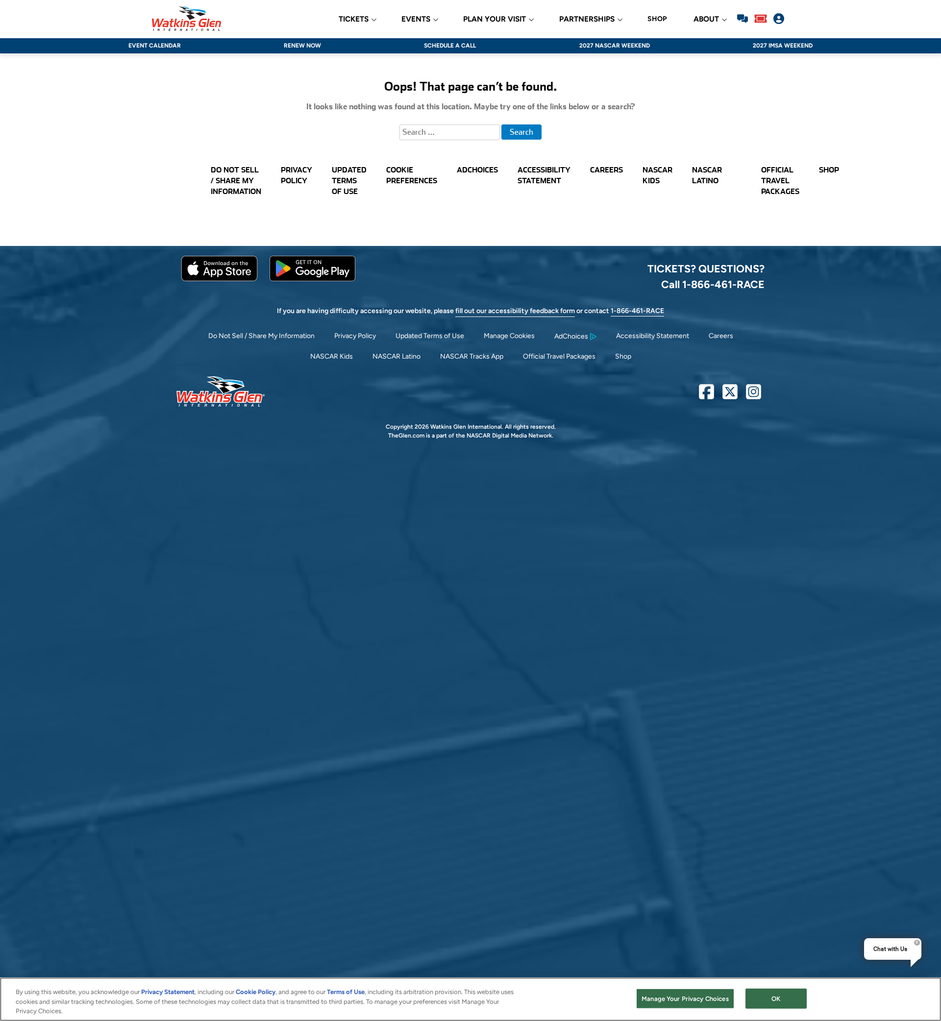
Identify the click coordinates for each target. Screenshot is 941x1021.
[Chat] (742, 18)
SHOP (657, 19)
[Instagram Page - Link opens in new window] (754, 395)
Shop (623, 356)
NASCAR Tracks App (471, 356)
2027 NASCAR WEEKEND (614, 45)
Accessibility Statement (652, 336)
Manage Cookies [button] (509, 336)
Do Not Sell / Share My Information (261, 336)
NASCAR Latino (396, 356)
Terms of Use (346, 992)
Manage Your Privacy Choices (685, 998)
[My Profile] (778, 18)
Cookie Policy (255, 992)
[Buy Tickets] (760, 18)
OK (775, 998)
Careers (721, 336)
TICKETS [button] (354, 19)
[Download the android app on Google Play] (312, 279)
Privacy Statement (168, 992)
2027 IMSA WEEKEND (783, 45)
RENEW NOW (302, 45)
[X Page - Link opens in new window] (730, 395)
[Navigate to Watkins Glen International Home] (186, 18)
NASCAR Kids (331, 356)
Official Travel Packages (559, 356)
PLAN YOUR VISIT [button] (494, 19)
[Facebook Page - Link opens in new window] (706, 395)
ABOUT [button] (706, 19)
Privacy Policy (355, 336)
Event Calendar (154, 45)
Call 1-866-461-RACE (713, 284)
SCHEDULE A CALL (450, 45)
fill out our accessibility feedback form (515, 311)
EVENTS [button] (415, 19)
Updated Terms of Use (430, 336)
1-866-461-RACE (637, 311)
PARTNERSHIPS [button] (587, 19)
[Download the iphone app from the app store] (219, 279)
